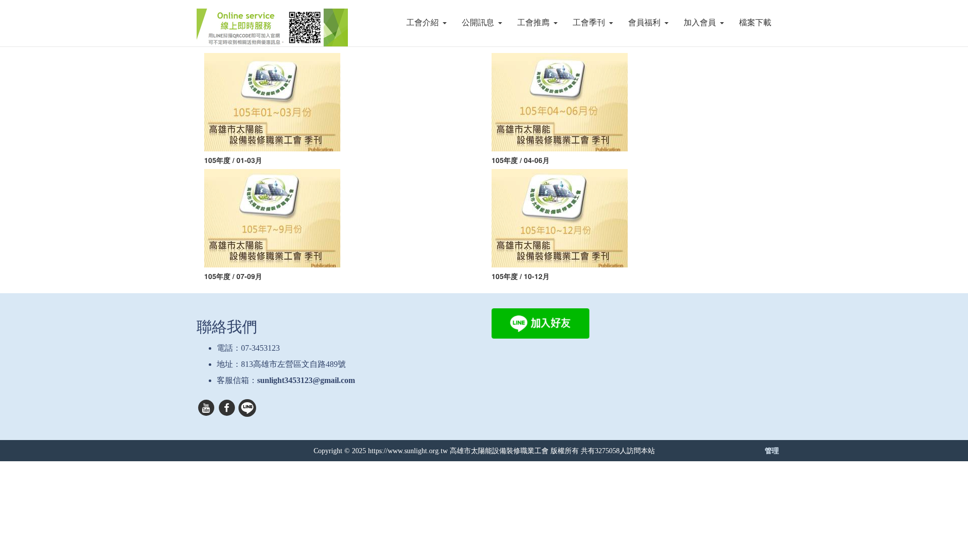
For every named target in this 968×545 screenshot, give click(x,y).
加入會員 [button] (700, 22)
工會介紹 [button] (422, 22)
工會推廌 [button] (533, 22)
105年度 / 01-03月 (233, 160)
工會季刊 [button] (589, 22)
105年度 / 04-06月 (522, 160)
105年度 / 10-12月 (523, 276)
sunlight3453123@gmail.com (306, 380)
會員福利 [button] (644, 22)
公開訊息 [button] (478, 22)
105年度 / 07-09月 (235, 276)
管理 (772, 450)
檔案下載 (755, 22)
